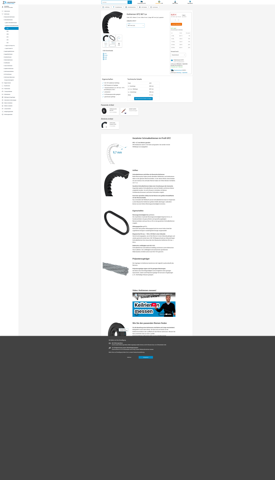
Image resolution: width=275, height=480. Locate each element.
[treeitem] (10, 47)
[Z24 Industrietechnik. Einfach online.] (9, 2)
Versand (179, 16)
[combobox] (136, 25)
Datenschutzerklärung (138, 352)
